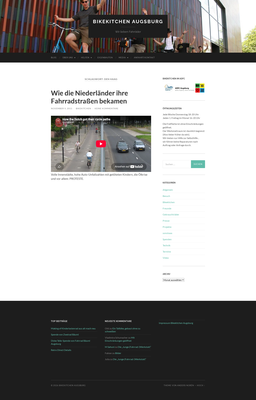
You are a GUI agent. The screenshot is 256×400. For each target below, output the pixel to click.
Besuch (166, 196)
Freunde (167, 208)
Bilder (118, 353)
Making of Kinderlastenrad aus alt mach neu (73, 328)
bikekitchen (83, 108)
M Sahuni (110, 346)
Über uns (68, 57)
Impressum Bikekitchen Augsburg (176, 323)
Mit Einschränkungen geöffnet (120, 339)
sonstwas (167, 233)
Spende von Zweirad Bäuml (65, 334)
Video (166, 257)
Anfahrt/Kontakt (144, 57)
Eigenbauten (105, 57)
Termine (167, 251)
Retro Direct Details (61, 350)
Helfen (85, 57)
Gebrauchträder (171, 214)
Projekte (167, 226)
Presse (166, 220)
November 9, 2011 (61, 108)
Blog (54, 57)
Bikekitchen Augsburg (128, 21)
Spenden (167, 239)
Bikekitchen (169, 202)
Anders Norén (185, 385)
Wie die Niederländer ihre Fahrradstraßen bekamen (89, 97)
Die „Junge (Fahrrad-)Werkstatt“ (134, 346)
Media (122, 57)
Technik (166, 245)
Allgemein (168, 189)
